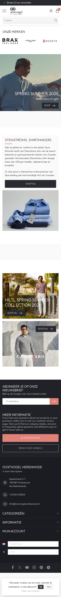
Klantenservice (30, 437)
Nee (49, 586)
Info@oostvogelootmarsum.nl (24, 503)
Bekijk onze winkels (30, 448)
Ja (41, 586)
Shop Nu (31, 183)
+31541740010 (17, 494)
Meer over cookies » (31, 591)
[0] (57, 10)
